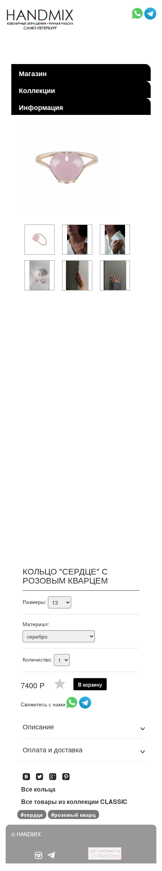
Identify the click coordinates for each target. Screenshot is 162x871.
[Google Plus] (53, 774)
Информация (41, 107)
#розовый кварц (73, 814)
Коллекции (37, 90)
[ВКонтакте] (26, 774)
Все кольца (38, 789)
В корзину (90, 684)
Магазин (33, 73)
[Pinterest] (66, 774)
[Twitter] (39, 774)
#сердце (32, 814)
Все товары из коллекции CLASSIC (74, 802)
